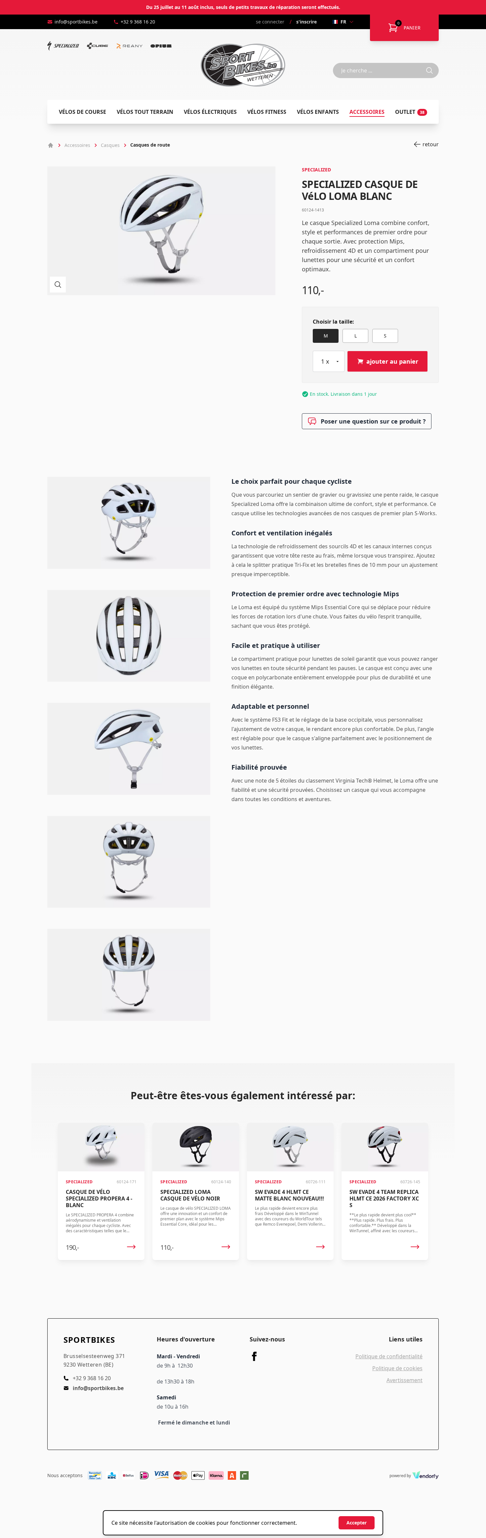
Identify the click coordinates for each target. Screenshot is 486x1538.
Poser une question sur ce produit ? (373, 421)
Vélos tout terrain (145, 111)
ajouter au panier (392, 361)
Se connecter (270, 22)
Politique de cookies (397, 1368)
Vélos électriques (210, 111)
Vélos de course (82, 111)
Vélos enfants (318, 111)
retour (431, 144)
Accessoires (367, 111)
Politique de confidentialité (389, 1356)
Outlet (410, 111)
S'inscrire (306, 22)
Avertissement (404, 1380)
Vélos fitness (266, 111)
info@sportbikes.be (76, 22)
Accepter (356, 1522)
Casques (110, 145)
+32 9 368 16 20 (138, 22)
